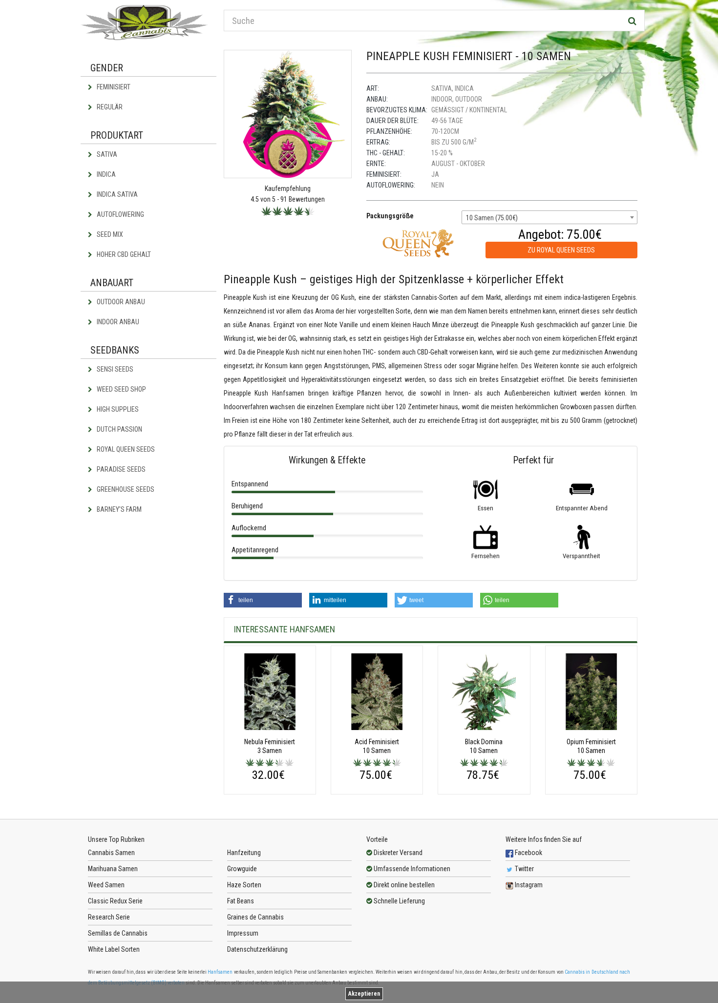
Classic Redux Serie (115, 901)
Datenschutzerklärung (257, 949)
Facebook (527, 853)
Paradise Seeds (120, 469)
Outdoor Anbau (120, 302)
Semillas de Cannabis (118, 933)
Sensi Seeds (114, 369)
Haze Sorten (244, 885)
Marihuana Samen (113, 869)
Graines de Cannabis (255, 917)
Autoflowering (119, 214)
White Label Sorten (114, 949)
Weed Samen (106, 885)
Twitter (523, 869)
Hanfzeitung (244, 853)
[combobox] (549, 217)
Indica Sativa (116, 194)
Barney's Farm (118, 509)
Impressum (242, 933)
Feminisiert (112, 87)
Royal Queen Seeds (125, 449)
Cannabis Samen (111, 853)
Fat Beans (240, 901)
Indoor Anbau (117, 322)
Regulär (109, 107)
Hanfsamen (220, 972)
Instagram (528, 885)
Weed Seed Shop (120, 389)
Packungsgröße (390, 216)
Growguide (242, 869)
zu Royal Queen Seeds (561, 250)
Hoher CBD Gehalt (123, 254)
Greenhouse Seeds (124, 489)
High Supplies (117, 409)
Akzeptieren (364, 993)
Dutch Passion (118, 429)
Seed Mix (109, 234)
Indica (105, 174)
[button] (263, 600)
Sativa (106, 154)
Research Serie (109, 917)
